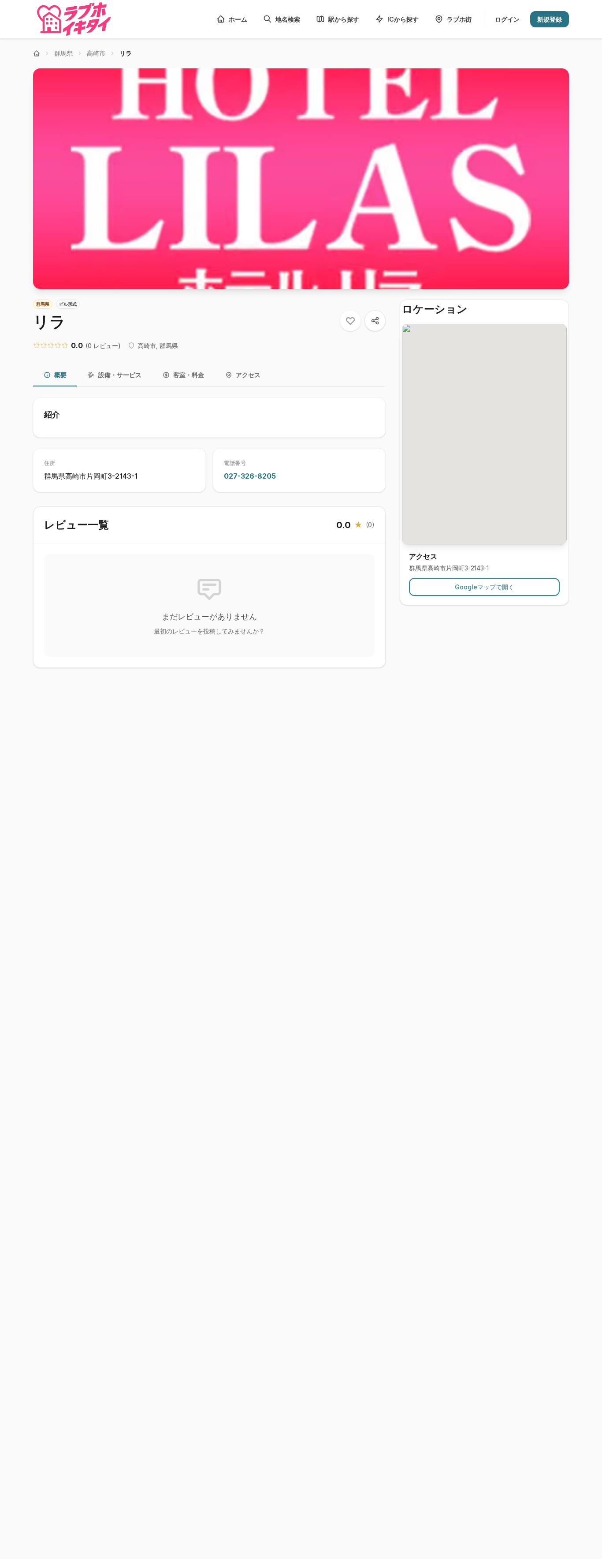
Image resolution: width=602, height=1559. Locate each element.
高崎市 (96, 53)
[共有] (375, 320)
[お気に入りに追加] (350, 320)
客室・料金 (188, 375)
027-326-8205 (250, 476)
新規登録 (549, 19)
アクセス (248, 375)
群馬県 (63, 53)
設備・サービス (119, 375)
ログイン (507, 19)
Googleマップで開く (484, 587)
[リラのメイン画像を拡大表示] (301, 178)
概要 (60, 375)
